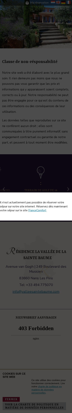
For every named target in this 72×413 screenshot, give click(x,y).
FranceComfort (37, 210)
